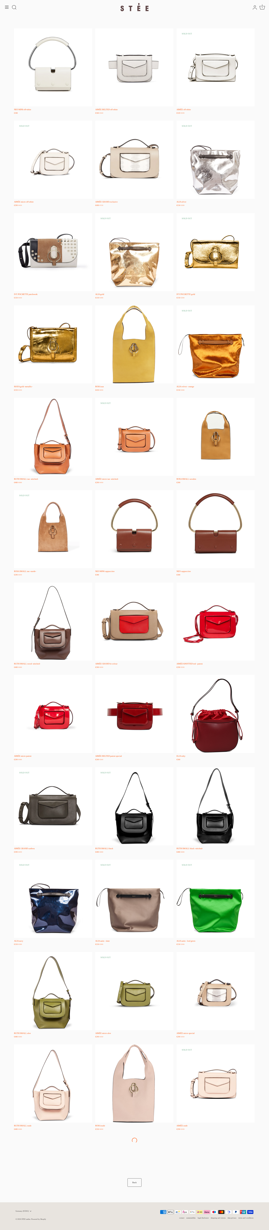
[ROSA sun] (134, 344)
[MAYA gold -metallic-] (53, 344)
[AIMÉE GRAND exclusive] (134, 160)
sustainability (191, 1218)
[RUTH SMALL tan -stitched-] (53, 437)
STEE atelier (25, 1219)
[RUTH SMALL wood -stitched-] (53, 622)
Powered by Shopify (38, 1219)
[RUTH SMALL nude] (53, 1083)
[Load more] (134, 1140)
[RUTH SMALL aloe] (53, 991)
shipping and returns (218, 1218)
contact (181, 1218)
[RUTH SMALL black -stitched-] (216, 806)
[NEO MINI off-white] (53, 67)
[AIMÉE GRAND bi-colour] (134, 622)
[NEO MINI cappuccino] (134, 529)
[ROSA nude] (134, 1083)
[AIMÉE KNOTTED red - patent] (216, 622)
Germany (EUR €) (22, 1211)
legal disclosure (203, 1218)
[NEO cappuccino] (216, 529)
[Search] (14, 7)
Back (134, 1182)
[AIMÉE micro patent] (53, 714)
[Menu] (6, 7)
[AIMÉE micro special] (216, 991)
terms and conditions (245, 1218)
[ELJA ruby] (216, 714)
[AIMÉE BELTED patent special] (134, 714)
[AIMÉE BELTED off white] (134, 67)
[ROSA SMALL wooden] (216, 437)
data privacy (232, 1218)
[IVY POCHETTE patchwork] (53, 252)
